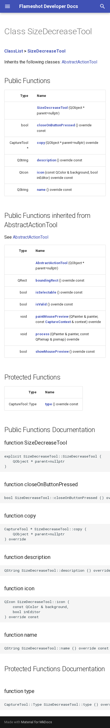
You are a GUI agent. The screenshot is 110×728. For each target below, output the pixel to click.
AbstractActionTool (79, 61)
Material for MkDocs (36, 722)
